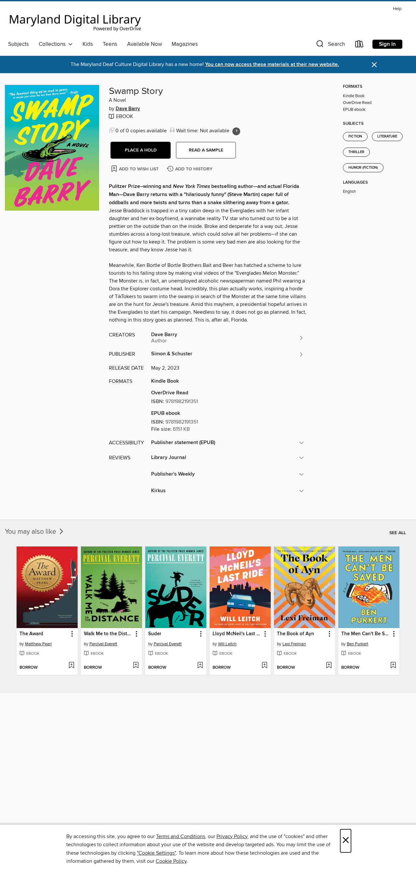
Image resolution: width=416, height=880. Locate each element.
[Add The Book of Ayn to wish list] (329, 666)
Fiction (355, 136)
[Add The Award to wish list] (71, 666)
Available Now (144, 44)
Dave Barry (128, 109)
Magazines (185, 44)
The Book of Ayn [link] (295, 634)
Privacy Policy (231, 836)
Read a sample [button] (206, 150)
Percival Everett (103, 644)
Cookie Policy (171, 861)
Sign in (387, 44)
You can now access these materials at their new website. (272, 64)
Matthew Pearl (38, 644)
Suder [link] (154, 634)
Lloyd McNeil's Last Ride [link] (237, 634)
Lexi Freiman (294, 644)
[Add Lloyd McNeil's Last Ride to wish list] (264, 666)
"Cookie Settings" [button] (156, 853)
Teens (110, 44)
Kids (88, 44)
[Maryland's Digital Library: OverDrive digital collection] (75, 20)
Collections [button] (53, 44)
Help (397, 9)
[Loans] (359, 45)
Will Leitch (227, 644)
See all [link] (397, 533)
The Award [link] (31, 634)
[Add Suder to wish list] (200, 666)
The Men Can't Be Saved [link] (365, 634)
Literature (387, 136)
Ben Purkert (357, 644)
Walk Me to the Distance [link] (108, 634)
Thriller (356, 152)
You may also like (31, 532)
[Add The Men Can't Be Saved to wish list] (393, 666)
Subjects (18, 44)
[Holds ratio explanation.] (236, 131)
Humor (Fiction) (363, 167)
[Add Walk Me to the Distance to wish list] (136, 666)
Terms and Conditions (180, 836)
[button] (330, 45)
